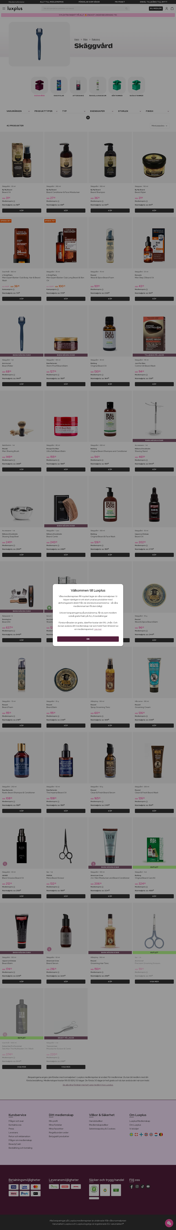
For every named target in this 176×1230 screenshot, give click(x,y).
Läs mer (98, 629)
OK (88, 639)
